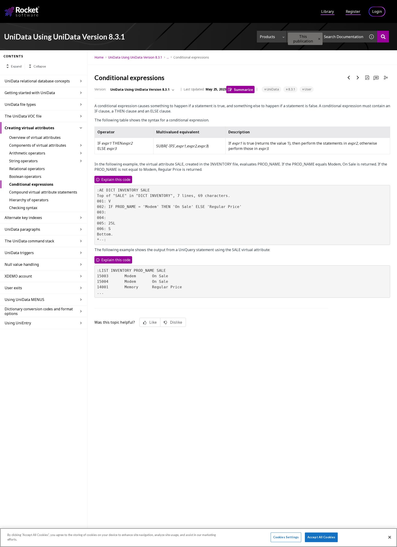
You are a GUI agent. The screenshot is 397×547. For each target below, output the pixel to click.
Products (267, 36)
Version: (100, 89)
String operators (23, 160)
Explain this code (115, 179)
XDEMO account (18, 276)
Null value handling (22, 264)
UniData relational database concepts (37, 81)
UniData (273, 89)
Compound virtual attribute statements (43, 192)
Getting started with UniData (30, 92)
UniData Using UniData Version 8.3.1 (135, 57)
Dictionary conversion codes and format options (39, 311)
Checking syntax (23, 207)
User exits (13, 287)
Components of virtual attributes (37, 145)
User (308, 89)
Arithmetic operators (27, 153)
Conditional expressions (31, 184)
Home (99, 57)
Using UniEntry (18, 322)
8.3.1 (291, 89)
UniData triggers (19, 252)
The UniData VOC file (23, 116)
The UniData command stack (29, 241)
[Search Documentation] (383, 36)
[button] (319, 39)
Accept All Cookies (321, 537)
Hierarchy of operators (28, 199)
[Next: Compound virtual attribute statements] (358, 77)
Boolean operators (25, 176)
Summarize (243, 89)
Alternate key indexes (23, 217)
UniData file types (20, 104)
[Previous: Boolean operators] (348, 77)
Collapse (40, 66)
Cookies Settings (286, 537)
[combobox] (326, 36)
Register (353, 11)
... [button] (168, 57)
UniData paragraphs (22, 229)
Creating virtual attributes (29, 127)
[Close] (390, 537)
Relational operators (27, 168)
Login (377, 11)
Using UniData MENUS (24, 299)
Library (327, 11)
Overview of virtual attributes (35, 137)
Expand (16, 66)
